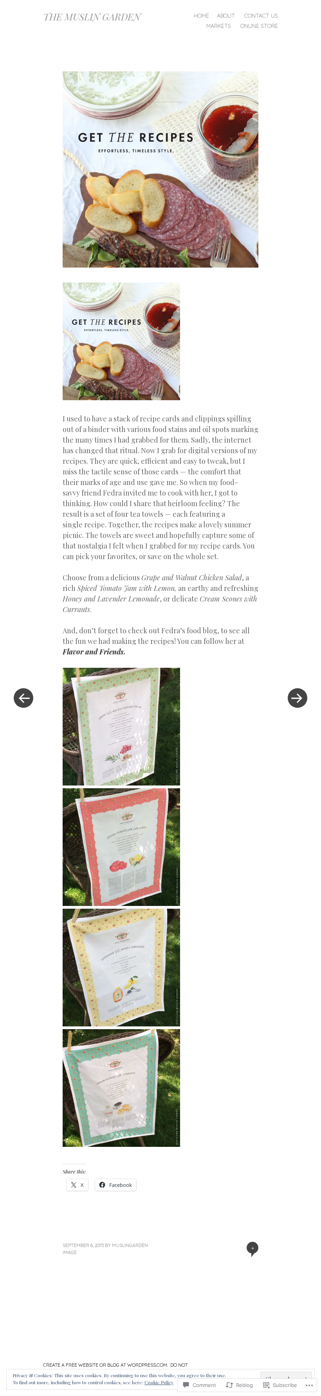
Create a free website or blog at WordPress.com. (105, 1365)
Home (201, 15)
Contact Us (261, 15)
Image (70, 1252)
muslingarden (130, 1245)
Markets (218, 25)
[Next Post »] (297, 698)
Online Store (259, 25)
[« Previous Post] (23, 698)
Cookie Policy (158, 1382)
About (226, 15)
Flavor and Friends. (94, 651)
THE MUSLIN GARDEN (92, 16)
